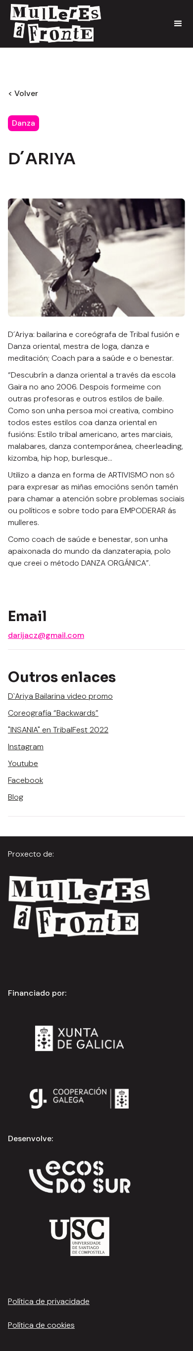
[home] (53, 24)
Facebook (25, 780)
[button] (178, 24)
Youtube (23, 763)
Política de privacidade (49, 1301)
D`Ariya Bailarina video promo (60, 696)
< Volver (23, 93)
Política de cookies (41, 1325)
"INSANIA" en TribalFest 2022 (58, 729)
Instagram (26, 746)
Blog (15, 797)
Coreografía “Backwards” (53, 713)
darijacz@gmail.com (46, 635)
